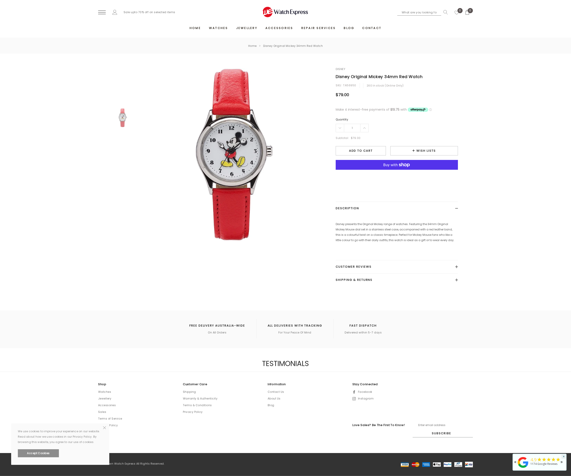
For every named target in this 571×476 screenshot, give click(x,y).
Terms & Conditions (197, 405)
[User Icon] (114, 12)
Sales (102, 412)
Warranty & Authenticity (200, 398)
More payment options (397, 175)
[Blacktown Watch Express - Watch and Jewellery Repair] (523, 468)
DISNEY (340, 69)
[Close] (104, 427)
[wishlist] (457, 12)
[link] (122, 117)
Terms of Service (110, 418)
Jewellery (104, 398)
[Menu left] (102, 12)
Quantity (342, 119)
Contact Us (276, 392)
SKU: (339, 85)
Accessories (107, 405)
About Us (274, 398)
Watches (104, 392)
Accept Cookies (38, 453)
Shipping (189, 392)
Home (252, 46)
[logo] (285, 12)
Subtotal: (342, 138)
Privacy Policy (193, 412)
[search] (444, 12)
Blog (271, 405)
